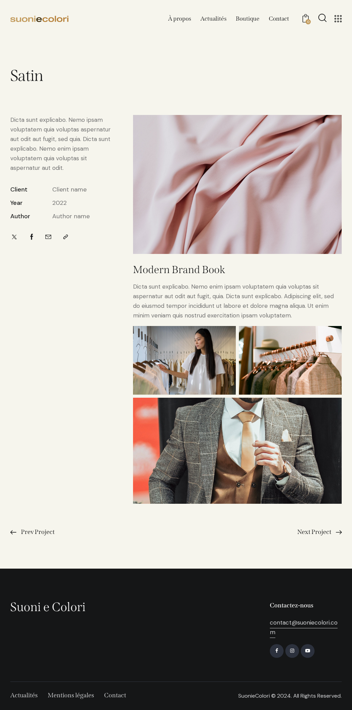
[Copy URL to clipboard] (65, 237)
